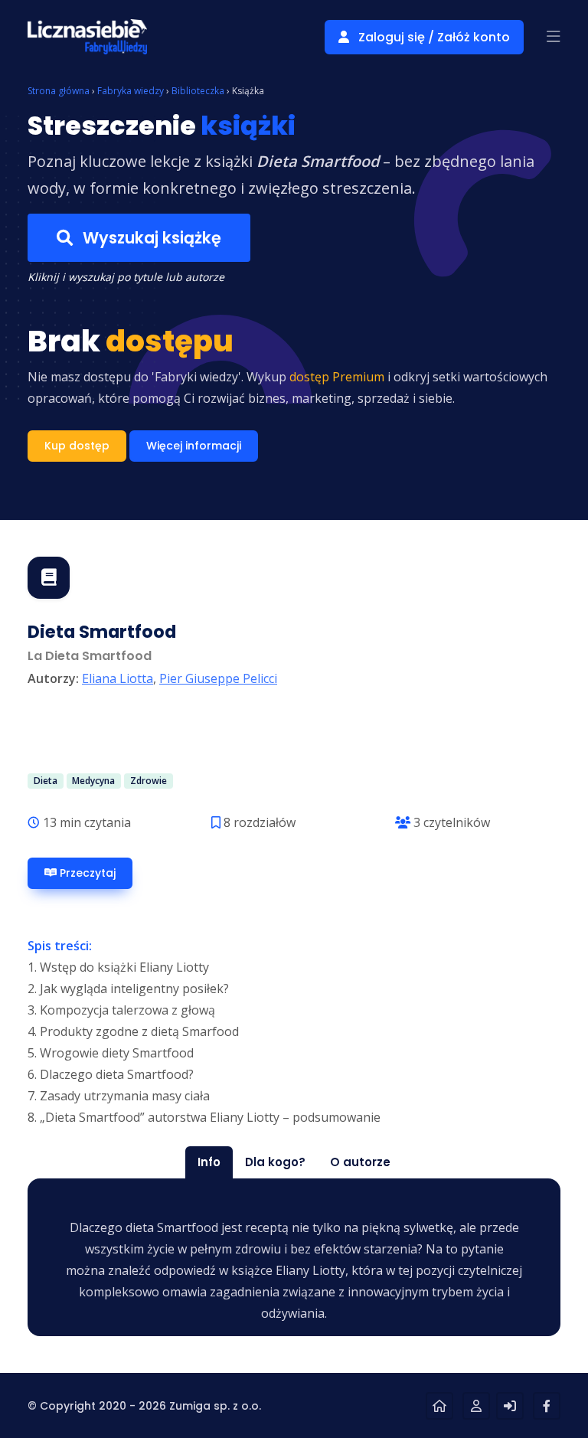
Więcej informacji (193, 445)
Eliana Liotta (117, 678)
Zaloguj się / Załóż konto (432, 37)
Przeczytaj (86, 873)
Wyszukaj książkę (150, 238)
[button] (553, 36)
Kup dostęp (76, 445)
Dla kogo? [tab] (275, 1162)
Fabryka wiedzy (130, 90)
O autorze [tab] (360, 1162)
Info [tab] (209, 1162)
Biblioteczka (198, 90)
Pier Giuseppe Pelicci (218, 678)
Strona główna (59, 90)
